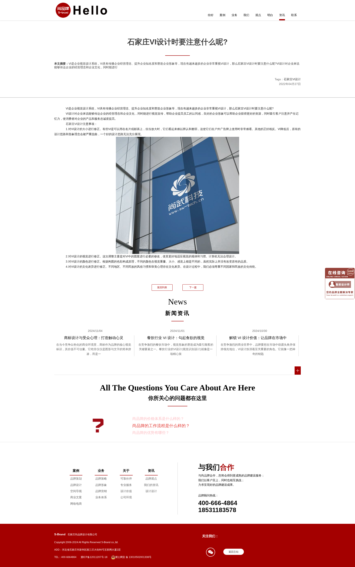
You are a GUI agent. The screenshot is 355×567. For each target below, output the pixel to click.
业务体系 (101, 497)
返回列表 (162, 287)
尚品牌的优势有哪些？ (150, 433)
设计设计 (151, 491)
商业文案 (76, 497)
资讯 (282, 15)
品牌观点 (151, 478)
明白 (270, 15)
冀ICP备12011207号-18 (94, 557)
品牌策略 (101, 478)
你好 (210, 15)
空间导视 (76, 491)
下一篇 (193, 287)
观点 (258, 15)
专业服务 (126, 485)
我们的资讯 (151, 485)
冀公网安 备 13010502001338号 (133, 557)
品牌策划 (76, 478)
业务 (234, 15)
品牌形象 (101, 485)
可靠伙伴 (126, 478)
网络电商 (76, 503)
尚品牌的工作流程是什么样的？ (161, 425)
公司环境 (126, 497)
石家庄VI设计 (292, 79)
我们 (246, 15)
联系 (294, 15)
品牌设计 (76, 485)
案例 (222, 15)
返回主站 (234, 551)
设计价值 (126, 491)
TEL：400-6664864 (65, 557)
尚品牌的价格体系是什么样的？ (158, 419)
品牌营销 (101, 491)
